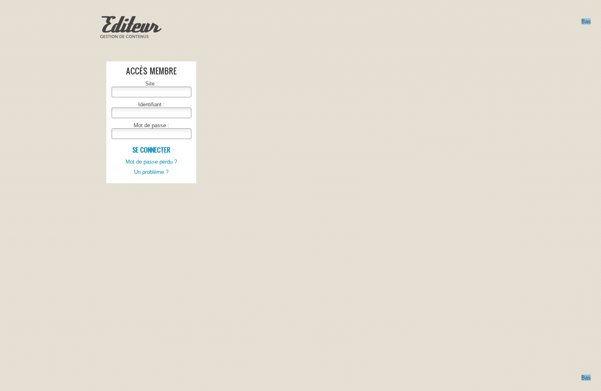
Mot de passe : (151, 125)
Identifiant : (151, 104)
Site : (151, 84)
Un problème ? (151, 172)
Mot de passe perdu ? (151, 162)
